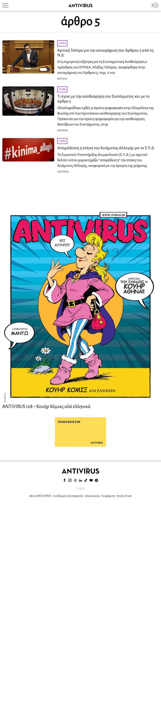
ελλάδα (62, 43)
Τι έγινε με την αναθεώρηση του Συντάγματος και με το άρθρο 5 (103, 98)
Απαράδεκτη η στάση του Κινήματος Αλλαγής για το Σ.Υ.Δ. (106, 148)
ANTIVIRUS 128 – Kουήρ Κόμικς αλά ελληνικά (46, 406)
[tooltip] (64, 480)
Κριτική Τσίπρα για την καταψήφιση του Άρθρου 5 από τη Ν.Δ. (105, 52)
